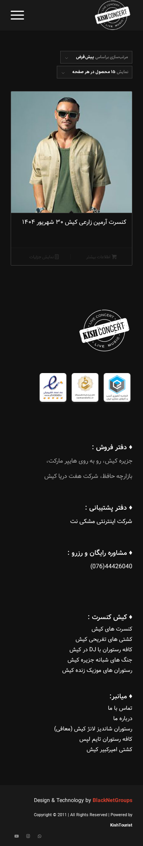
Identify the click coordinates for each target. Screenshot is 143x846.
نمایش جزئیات (42, 257)
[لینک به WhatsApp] (39, 836)
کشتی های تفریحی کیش (104, 639)
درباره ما (122, 718)
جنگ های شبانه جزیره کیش (99, 660)
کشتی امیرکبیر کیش (109, 749)
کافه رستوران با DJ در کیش (100, 650)
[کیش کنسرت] (83, 15)
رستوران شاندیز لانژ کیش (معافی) (93, 729)
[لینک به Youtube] (16, 836)
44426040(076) (111, 567)
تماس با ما (120, 708)
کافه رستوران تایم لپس (105, 739)
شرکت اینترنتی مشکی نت (101, 522)
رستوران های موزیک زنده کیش (97, 670)
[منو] (17, 15)
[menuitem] (17, 15)
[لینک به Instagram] (28, 836)
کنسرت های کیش (112, 629)
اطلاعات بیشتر (99, 257)
